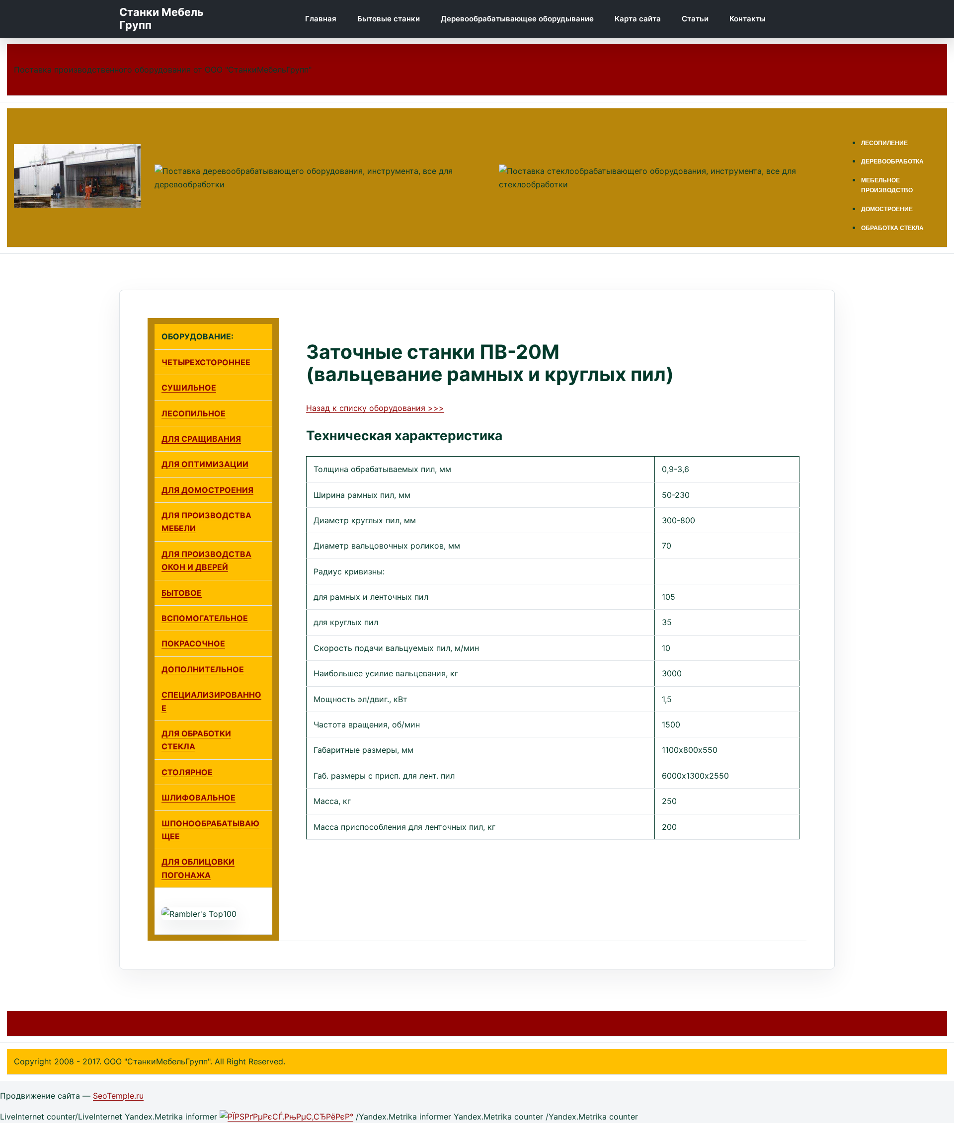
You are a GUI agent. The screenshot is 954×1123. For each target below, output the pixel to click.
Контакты (747, 18)
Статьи (695, 18)
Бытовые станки (388, 18)
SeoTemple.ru (118, 1096)
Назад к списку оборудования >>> (375, 408)
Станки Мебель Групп (161, 18)
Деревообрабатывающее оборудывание (517, 18)
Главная (320, 18)
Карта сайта (638, 18)
